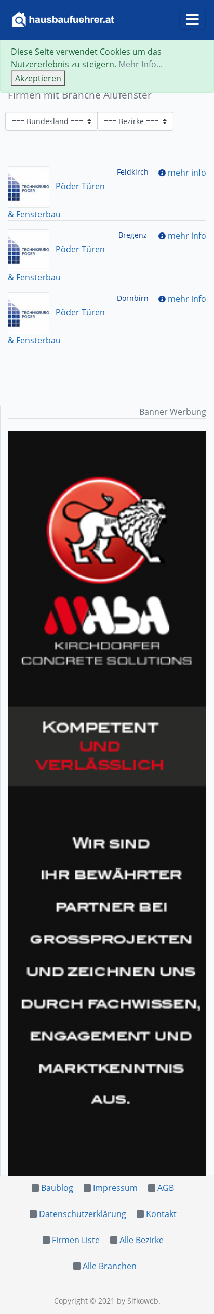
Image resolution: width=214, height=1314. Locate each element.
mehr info (187, 172)
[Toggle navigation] (192, 20)
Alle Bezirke (141, 1240)
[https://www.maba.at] (107, 803)
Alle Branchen (110, 1266)
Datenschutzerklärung (82, 1214)
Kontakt (161, 1214)
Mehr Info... (140, 64)
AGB (165, 1188)
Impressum (115, 1188)
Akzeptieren (38, 78)
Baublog (57, 1188)
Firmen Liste (76, 1240)
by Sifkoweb (137, 1301)
